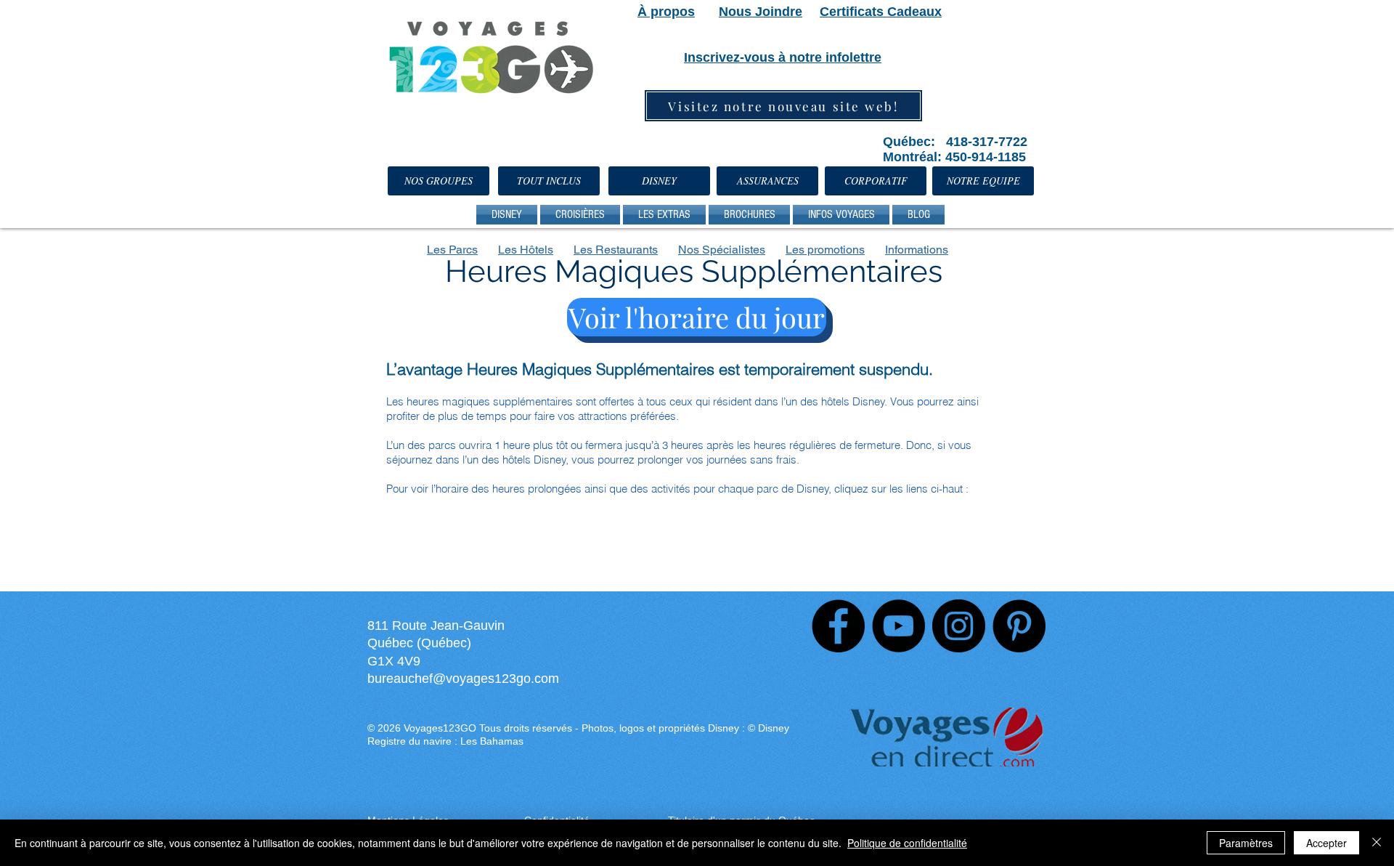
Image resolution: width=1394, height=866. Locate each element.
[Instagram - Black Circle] (958, 625)
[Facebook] (838, 625)
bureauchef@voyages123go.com (463, 678)
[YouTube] (898, 625)
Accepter (1326, 842)
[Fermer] (1376, 842)
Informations (916, 249)
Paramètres (1246, 842)
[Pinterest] (1019, 625)
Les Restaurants (616, 249)
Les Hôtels (525, 249)
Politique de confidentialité (907, 842)
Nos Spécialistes (721, 249)
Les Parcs (452, 249)
